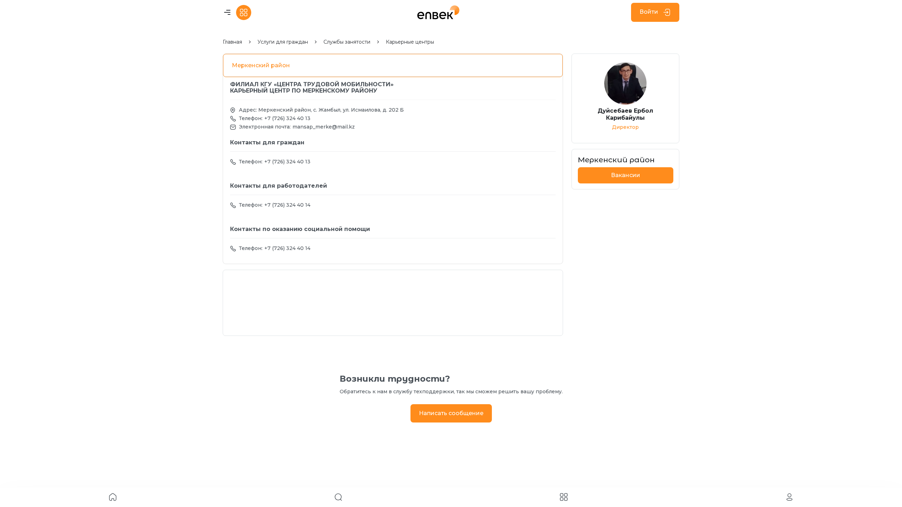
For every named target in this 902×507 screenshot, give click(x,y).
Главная (232, 42)
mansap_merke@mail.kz (323, 127)
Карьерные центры (410, 42)
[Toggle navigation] (227, 12)
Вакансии (625, 175)
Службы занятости (346, 42)
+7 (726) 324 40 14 (287, 205)
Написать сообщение (451, 413)
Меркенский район (261, 65)
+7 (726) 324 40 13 (287, 118)
